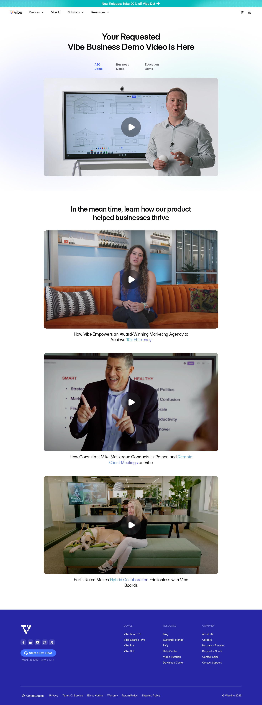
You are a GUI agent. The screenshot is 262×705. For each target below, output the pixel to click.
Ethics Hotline (95, 695)
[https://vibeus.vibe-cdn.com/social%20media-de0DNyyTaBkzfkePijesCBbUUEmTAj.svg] (52, 642)
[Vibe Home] (16, 13)
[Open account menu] (249, 12)
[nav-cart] (242, 12)
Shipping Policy (151, 695)
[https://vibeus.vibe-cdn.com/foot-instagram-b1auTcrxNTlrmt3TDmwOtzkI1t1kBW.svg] (45, 642)
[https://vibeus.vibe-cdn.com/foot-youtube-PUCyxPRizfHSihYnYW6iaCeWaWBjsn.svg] (37, 642)
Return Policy (130, 695)
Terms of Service (72, 695)
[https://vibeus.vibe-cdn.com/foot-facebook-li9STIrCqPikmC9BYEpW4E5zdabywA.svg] (23, 642)
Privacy (53, 695)
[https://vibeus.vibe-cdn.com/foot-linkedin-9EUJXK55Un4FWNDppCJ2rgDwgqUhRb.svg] (30, 642)
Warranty (112, 695)
